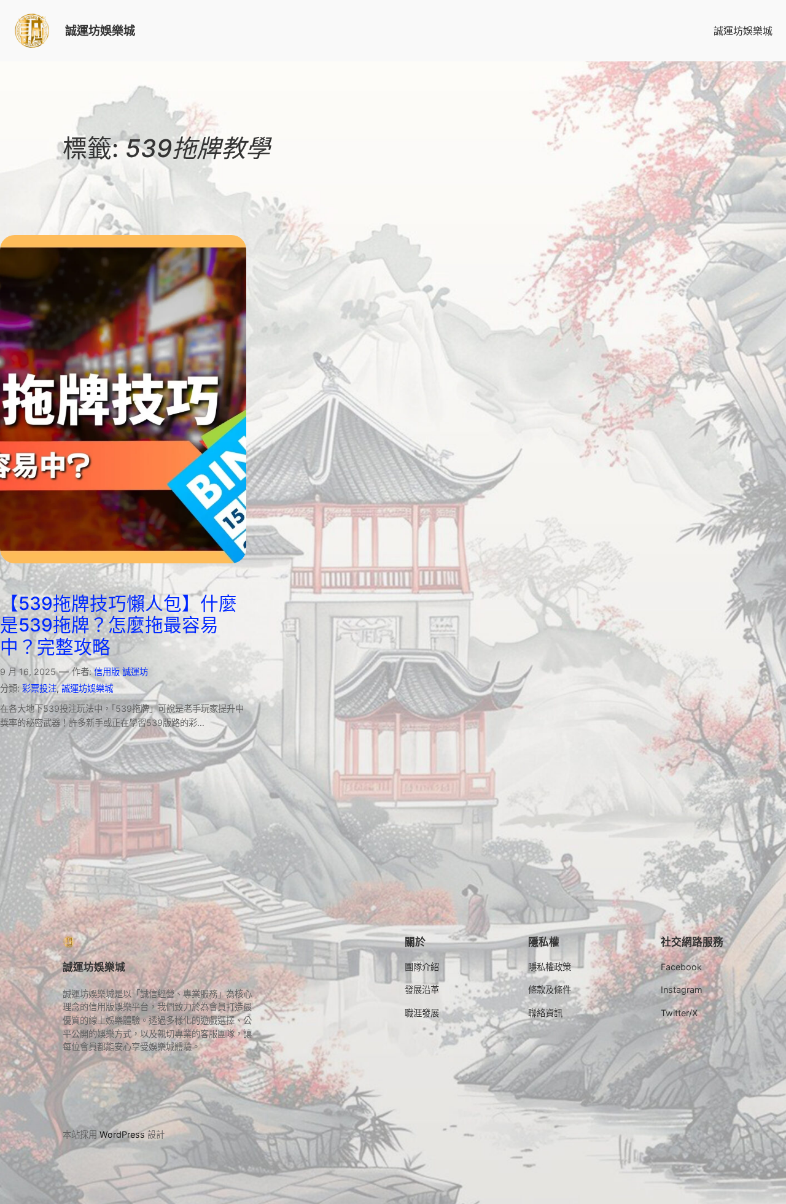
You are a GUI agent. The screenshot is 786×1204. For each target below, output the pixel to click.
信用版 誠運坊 (121, 671)
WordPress (122, 1134)
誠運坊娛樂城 (100, 30)
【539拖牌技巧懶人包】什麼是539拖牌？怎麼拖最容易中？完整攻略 (118, 625)
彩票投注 (39, 688)
